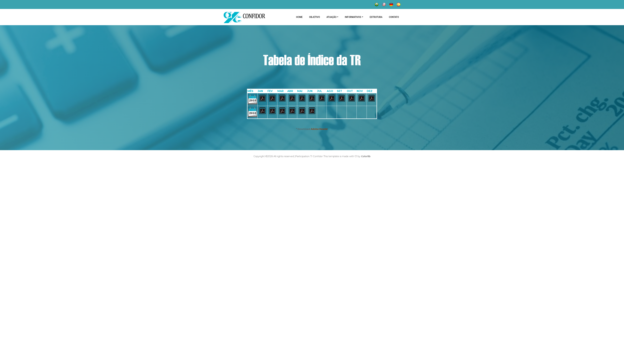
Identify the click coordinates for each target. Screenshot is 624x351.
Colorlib (365, 156)
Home (301, 17)
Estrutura (376, 17)
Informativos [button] (353, 17)
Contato (394, 17)
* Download (312, 129)
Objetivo (314, 17)
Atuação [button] (331, 17)
